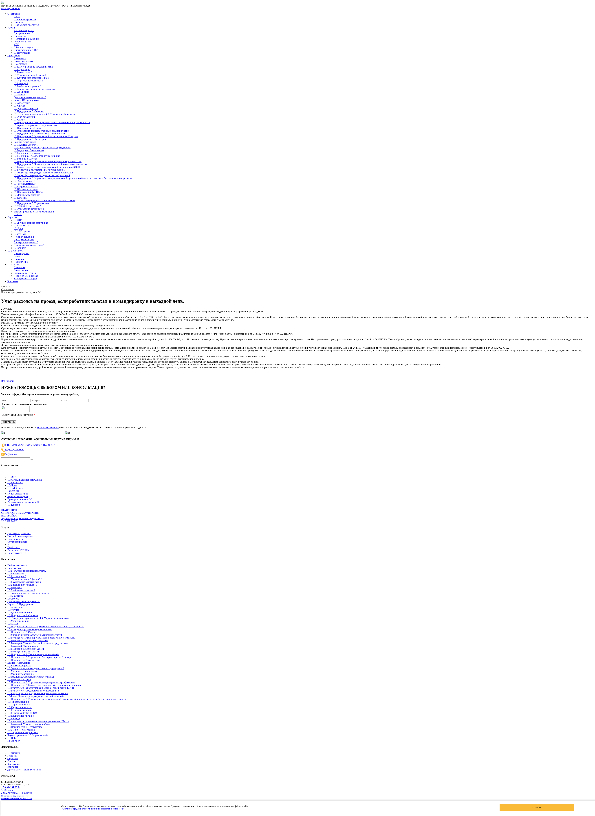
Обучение (12, 758)
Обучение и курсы (23, 47)
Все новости (7, 381)
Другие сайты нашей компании (24, 769)
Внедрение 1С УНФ (18, 550)
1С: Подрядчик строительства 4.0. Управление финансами (44, 114)
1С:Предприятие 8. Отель (27, 128)
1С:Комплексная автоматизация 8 (31, 78)
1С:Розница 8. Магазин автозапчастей (27, 640)
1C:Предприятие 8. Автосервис (30, 139)
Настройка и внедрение (26, 38)
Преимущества (21, 253)
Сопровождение (22, 41)
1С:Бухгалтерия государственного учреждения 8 (39, 169)
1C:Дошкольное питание (27, 195)
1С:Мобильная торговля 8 (27, 86)
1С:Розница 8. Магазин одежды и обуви (28, 724)
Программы (13, 55)
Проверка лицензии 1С (26, 242)
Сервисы (12, 217)
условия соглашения (48, 427)
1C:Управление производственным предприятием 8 (41, 130)
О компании (13, 13)
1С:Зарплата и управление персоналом (34, 89)
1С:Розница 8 (21, 83)
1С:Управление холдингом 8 (29, 209)
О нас (17, 16)
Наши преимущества (25, 19)
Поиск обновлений (24, 236)
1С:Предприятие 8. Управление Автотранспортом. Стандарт (46, 136)
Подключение (21, 261)
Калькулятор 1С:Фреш (25, 278)
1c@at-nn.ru (11, 454)
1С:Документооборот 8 (26, 108)
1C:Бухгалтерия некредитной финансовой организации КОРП (47, 167)
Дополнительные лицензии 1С (30, 97)
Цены (17, 256)
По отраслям (20, 64)
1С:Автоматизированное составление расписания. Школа (44, 200)
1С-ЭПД (18, 220)
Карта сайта (13, 764)
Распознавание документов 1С (30, 245)
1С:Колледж (20, 197)
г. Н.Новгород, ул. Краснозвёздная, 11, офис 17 (30, 445)
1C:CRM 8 (19, 119)
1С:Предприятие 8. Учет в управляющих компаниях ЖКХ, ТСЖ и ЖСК (52, 122)
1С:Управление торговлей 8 (28, 80)
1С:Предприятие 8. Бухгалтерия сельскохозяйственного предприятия (50, 164)
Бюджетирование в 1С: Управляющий (34, 211)
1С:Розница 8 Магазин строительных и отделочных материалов (41, 637)
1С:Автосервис (22, 103)
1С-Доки (18, 228)
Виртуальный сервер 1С (26, 273)
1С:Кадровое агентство (26, 186)
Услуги (11, 27)
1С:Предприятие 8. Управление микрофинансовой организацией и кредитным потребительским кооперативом (73, 178)
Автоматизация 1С (24, 30)
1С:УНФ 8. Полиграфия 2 (27, 206)
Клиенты (12, 755)
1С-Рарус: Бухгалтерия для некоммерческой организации (44, 172)
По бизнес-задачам (23, 61)
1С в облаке (13, 264)
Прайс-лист (20, 58)
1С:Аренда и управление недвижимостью (36, 125)
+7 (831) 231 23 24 (14, 449)
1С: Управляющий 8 (24, 181)
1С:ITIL (18, 214)
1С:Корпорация (22, 69)
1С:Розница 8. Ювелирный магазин (26, 649)
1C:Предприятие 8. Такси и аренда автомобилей (39, 133)
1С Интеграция (22, 52)
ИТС (16, 44)
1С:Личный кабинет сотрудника (31, 222)
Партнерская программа (26, 25)
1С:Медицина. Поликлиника (29, 150)
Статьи (11, 761)
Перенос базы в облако (26, 275)
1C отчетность (15, 250)
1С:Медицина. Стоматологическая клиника (37, 156)
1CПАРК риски (22, 231)
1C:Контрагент (21, 225)
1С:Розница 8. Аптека (25, 158)
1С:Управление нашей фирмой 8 (31, 75)
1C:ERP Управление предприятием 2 (33, 66)
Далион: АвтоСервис (25, 142)
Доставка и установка (19, 533)
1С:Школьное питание (25, 189)
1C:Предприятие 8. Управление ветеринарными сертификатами (48, 161)
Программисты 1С (23, 33)
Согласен (537, 807)
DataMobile (19, 94)
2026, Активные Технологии (16, 793)
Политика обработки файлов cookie (107, 809)
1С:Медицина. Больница (27, 153)
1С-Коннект (20, 248)
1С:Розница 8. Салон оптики (22, 646)
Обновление (20, 36)
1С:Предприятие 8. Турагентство (31, 203)
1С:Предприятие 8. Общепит (29, 111)
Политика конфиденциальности (75, 809)
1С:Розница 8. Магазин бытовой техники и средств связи (37, 643)
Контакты (12, 281)
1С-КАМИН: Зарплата (25, 144)
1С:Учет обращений (24, 117)
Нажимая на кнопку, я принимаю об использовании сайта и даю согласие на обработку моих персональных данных (73, 427)
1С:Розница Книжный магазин (23, 651)
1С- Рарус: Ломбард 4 (25, 183)
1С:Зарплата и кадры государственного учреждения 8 (42, 147)
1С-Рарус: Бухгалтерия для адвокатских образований (42, 175)
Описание (19, 259)
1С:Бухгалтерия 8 (23, 72)
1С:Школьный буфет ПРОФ (28, 192)
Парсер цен (20, 234)
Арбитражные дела (24, 239)
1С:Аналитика (21, 91)
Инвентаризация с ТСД (26, 50)
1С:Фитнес (19, 105)
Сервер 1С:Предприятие (27, 100)
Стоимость (19, 267)
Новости (18, 22)
